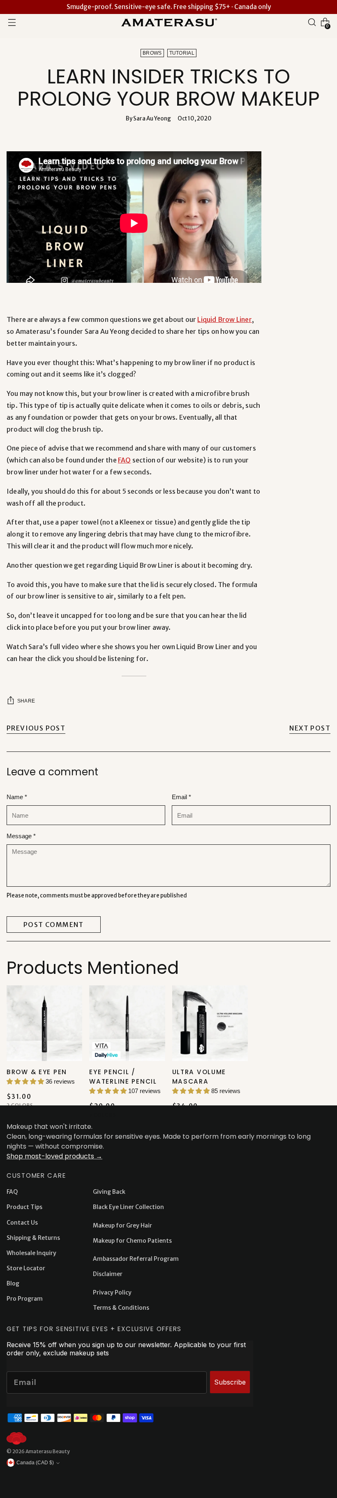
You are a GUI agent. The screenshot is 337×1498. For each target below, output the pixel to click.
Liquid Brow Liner (224, 319)
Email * (181, 796)
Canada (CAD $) (35, 1463)
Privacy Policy (112, 1292)
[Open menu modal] (12, 22)
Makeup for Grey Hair (122, 1225)
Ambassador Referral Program (136, 1258)
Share (26, 701)
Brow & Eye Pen (37, 1072)
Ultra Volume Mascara (199, 1077)
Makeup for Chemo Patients (132, 1240)
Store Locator (26, 1268)
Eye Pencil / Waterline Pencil (123, 1077)
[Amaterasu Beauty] (168, 22)
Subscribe (230, 1382)
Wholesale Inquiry (31, 1253)
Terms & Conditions (121, 1307)
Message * (21, 835)
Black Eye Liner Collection (128, 1207)
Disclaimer (107, 1274)
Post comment (53, 924)
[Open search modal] (312, 22)
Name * (17, 796)
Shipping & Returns (33, 1237)
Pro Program (25, 1298)
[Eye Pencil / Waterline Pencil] (127, 1023)
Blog (13, 1283)
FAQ (124, 460)
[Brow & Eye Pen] (44, 1023)
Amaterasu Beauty (47, 1451)
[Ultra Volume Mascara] (210, 1023)
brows (152, 53)
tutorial (181, 53)
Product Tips (24, 1207)
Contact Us (22, 1222)
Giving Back (109, 1191)
